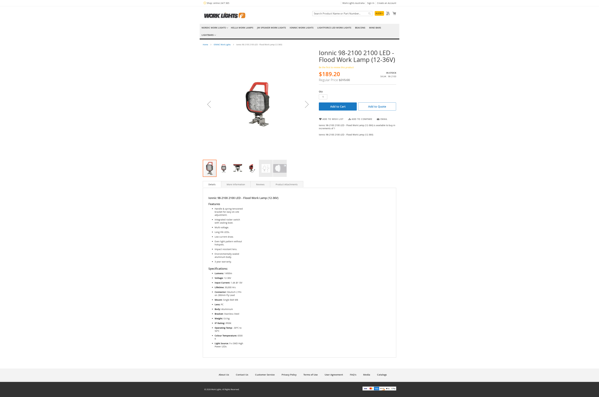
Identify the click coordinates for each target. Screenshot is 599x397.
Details (212, 184)
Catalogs (382, 374)
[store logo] (224, 15)
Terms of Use (310, 374)
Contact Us (242, 374)
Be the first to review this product (336, 67)
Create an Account (386, 3)
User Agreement (334, 374)
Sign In (370, 3)
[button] (379, 13)
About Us (224, 374)
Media (366, 374)
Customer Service (265, 374)
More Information (236, 184)
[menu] (299, 31)
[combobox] (342, 13)
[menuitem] (214, 27)
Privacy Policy (289, 374)
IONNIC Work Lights (222, 44)
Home (206, 44)
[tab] (212, 184)
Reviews (260, 184)
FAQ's (353, 374)
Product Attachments (287, 184)
